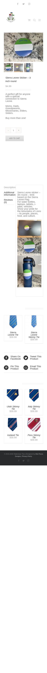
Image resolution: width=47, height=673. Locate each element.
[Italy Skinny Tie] (34, 390)
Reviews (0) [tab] (8, 201)
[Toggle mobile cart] (29, 20)
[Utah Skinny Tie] (13, 390)
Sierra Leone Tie (13, 333)
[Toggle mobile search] (34, 20)
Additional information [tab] (9, 193)
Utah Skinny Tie (13, 407)
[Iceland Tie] (13, 419)
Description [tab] (9, 187)
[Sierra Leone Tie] (13, 316)
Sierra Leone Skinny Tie (33, 334)
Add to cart (14, 138)
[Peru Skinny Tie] (34, 419)
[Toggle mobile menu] (39, 20)
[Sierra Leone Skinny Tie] (34, 316)
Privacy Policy (27, 456)
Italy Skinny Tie (34, 407)
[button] (40, 48)
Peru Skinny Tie (34, 436)
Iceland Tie (13, 435)
